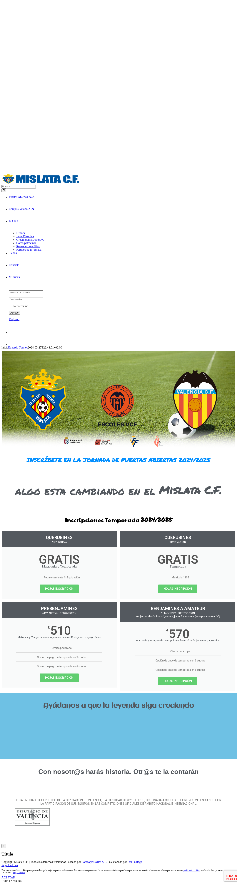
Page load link (9, 865)
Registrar (14, 319)
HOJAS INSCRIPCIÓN (59, 588)
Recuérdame (20, 306)
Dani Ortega (135, 861)
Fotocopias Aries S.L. (94, 861)
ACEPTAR (8, 877)
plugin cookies (19, 872)
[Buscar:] (18, 186)
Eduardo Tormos (18, 347)
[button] (118, 718)
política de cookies (191, 870)
